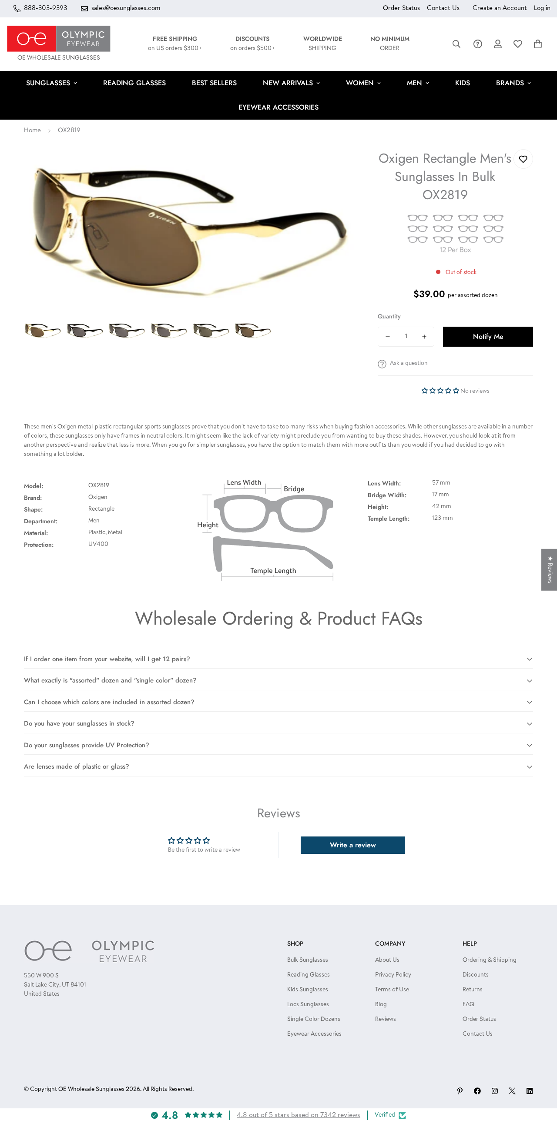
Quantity (389, 316)
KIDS (462, 83)
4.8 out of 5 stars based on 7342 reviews (298, 1115)
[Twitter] (512, 1090)
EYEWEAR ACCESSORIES (278, 107)
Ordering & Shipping (490, 960)
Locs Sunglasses (308, 1005)
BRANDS (510, 83)
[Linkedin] (529, 1090)
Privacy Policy (393, 975)
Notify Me (488, 336)
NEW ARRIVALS (288, 83)
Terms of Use (392, 990)
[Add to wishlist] (523, 159)
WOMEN (360, 83)
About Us (387, 960)
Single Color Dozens (313, 1020)
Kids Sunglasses (307, 990)
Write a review (353, 845)
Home (32, 130)
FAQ (468, 1005)
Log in (542, 8)
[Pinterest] (459, 1090)
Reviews (385, 1020)
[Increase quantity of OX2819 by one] (424, 336)
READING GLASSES (134, 83)
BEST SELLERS (214, 83)
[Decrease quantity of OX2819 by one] (387, 336)
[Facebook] (477, 1090)
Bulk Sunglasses (307, 960)
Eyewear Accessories (314, 1034)
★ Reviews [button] (550, 570)
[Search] (456, 44)
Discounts (476, 975)
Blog (381, 1005)
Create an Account (500, 8)
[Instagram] (494, 1090)
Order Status (401, 8)
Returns (473, 990)
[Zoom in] (337, 167)
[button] (538, 44)
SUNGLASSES (48, 83)
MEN (414, 83)
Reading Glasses (308, 975)
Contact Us (443, 8)
